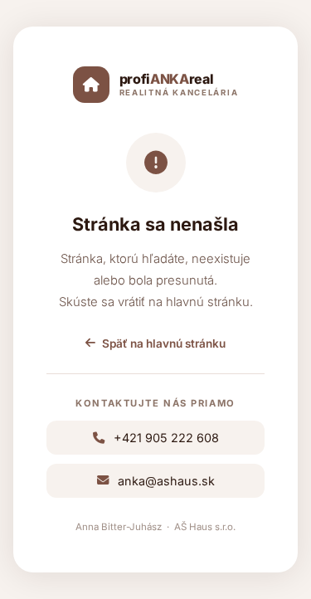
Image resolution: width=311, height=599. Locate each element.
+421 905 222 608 (166, 438)
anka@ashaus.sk (166, 481)
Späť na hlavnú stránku (164, 343)
